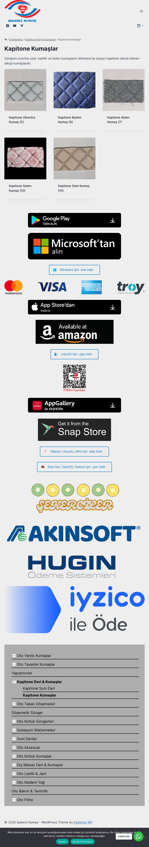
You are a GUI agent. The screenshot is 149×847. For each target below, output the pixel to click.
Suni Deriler (27, 739)
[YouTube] (14, 26)
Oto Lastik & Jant (31, 773)
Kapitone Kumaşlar (39, 695)
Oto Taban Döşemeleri (36, 704)
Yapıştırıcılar (22, 673)
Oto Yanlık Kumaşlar (34, 655)
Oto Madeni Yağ (31, 782)
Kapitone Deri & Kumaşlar (39, 682)
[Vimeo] (22, 26)
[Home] (5, 39)
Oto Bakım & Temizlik (30, 791)
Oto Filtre (25, 800)
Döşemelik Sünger (27, 712)
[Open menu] (141, 11)
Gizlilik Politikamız (82, 841)
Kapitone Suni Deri (39, 688)
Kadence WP (83, 822)
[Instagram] (7, 26)
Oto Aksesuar (28, 747)
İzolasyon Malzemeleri (36, 730)
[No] (144, 837)
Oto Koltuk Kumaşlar (34, 756)
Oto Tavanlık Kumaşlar (36, 664)
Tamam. (62, 841)
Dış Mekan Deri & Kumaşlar (40, 765)
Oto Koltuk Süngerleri (35, 721)
